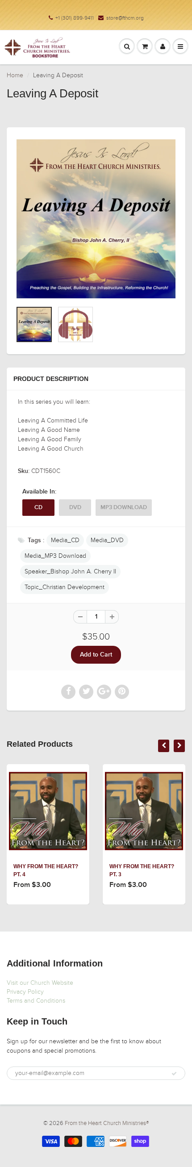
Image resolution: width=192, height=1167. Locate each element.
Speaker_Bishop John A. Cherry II (70, 571)
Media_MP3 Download (55, 556)
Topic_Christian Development (64, 587)
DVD (75, 507)
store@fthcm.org (125, 18)
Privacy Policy (25, 992)
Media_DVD (107, 540)
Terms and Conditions (36, 1000)
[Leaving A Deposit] (96, 218)
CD (38, 507)
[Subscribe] (174, 1074)
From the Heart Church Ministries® (107, 1123)
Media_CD (65, 540)
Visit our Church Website (40, 983)
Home (15, 75)
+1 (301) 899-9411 (74, 18)
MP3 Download (123, 507)
